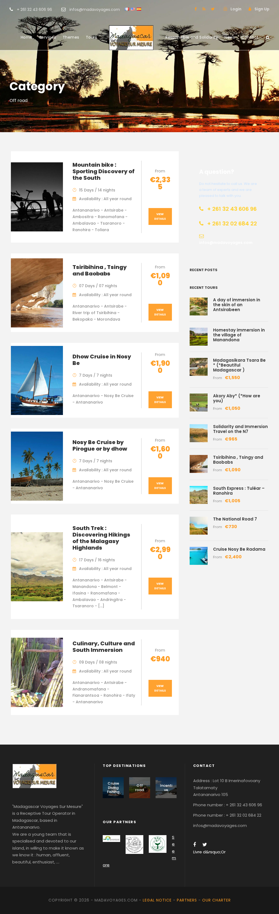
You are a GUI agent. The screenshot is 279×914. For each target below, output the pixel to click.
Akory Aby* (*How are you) (236, 398)
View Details (160, 216)
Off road (139, 787)
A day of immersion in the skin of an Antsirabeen (236, 304)
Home (27, 37)
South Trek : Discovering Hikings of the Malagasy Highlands (101, 538)
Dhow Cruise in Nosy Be (101, 360)
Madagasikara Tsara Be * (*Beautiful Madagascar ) (239, 365)
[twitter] (213, 9)
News (230, 37)
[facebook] (196, 9)
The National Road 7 (235, 519)
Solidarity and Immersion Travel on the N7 (240, 429)
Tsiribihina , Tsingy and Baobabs (99, 270)
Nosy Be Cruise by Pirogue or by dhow (99, 445)
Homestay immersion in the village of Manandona (239, 335)
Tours (91, 37)
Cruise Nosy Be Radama (239, 549)
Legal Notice (157, 900)
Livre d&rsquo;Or (209, 852)
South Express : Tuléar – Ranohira (239, 490)
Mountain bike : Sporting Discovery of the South (103, 171)
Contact (250, 37)
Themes (71, 37)
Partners (187, 900)
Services (47, 37)
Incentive (166, 787)
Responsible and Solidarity (191, 37)
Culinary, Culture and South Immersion (103, 647)
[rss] (203, 9)
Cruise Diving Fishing (113, 787)
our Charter (216, 900)
